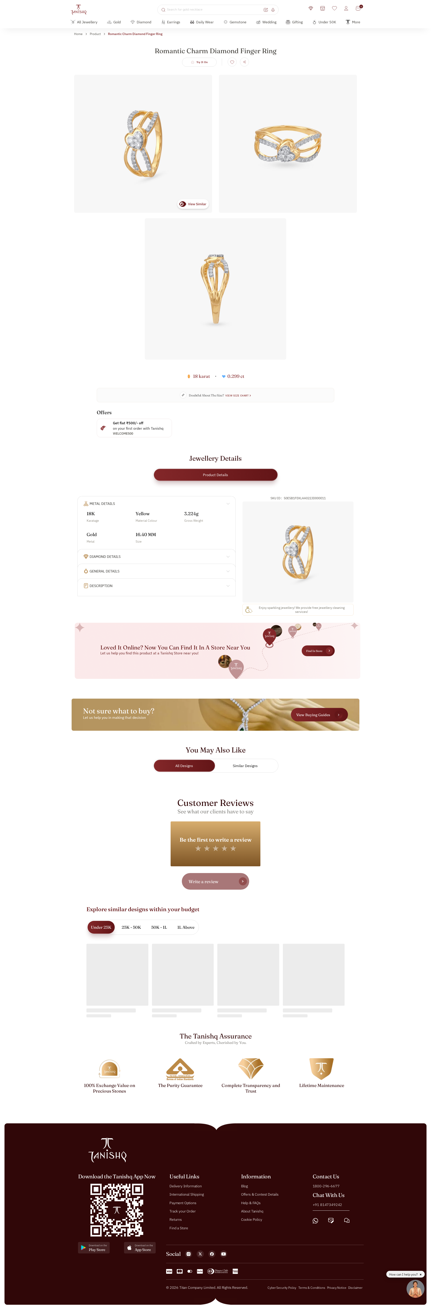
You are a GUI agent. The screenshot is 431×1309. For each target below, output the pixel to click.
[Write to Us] (331, 1220)
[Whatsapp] (315, 1220)
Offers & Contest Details (260, 1194)
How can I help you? (403, 1274)
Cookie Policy (251, 1219)
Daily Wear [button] (205, 22)
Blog (244, 1186)
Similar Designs (245, 765)
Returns (175, 1219)
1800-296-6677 (326, 1186)
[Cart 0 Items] (358, 8)
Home (78, 34)
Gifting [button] (297, 22)
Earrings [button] (173, 22)
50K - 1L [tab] (159, 927)
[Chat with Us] (347, 1220)
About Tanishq (252, 1211)
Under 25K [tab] (101, 927)
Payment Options (182, 1202)
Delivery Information (185, 1186)
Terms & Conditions (312, 1288)
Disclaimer (355, 1288)
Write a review (203, 881)
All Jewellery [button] (87, 22)
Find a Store (178, 1227)
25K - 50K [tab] (131, 927)
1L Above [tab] (185, 927)
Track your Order (182, 1211)
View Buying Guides (313, 715)
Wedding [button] (269, 22)
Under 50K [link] (327, 22)
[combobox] (215, 9)
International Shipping (186, 1194)
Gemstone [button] (238, 22)
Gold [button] (117, 22)
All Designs (184, 765)
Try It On (202, 62)
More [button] (356, 22)
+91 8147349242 (327, 1204)
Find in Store (314, 651)
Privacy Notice (336, 1288)
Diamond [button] (144, 22)
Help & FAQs (251, 1202)
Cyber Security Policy (282, 1288)
